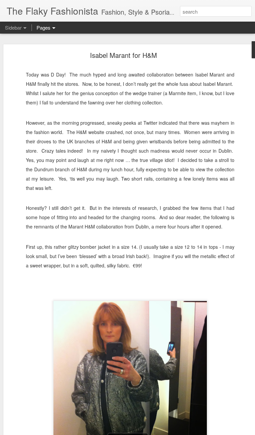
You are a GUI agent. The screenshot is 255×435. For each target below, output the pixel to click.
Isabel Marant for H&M (123, 55)
